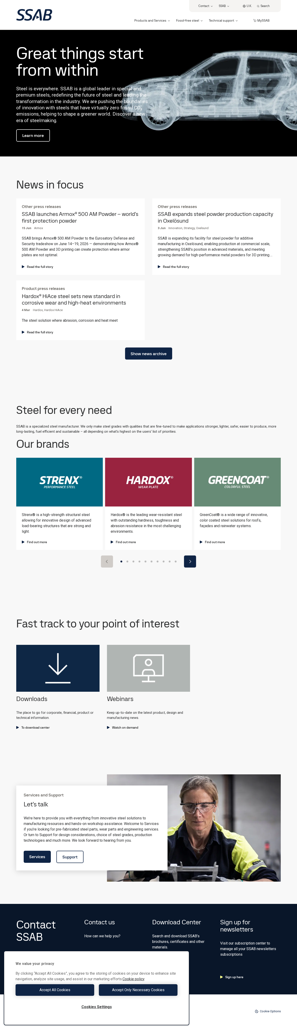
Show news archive (149, 353)
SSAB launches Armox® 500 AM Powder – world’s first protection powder (80, 217)
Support (69, 857)
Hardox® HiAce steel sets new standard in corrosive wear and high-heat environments (74, 299)
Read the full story (40, 267)
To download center (35, 727)
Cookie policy (134, 979)
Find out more (37, 542)
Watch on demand (125, 727)
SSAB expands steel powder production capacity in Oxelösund (215, 217)
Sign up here (234, 977)
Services (37, 856)
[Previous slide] (107, 561)
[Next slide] (190, 561)
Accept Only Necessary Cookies (138, 990)
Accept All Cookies (54, 990)
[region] (96, 988)
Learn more (33, 135)
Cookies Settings (96, 1007)
